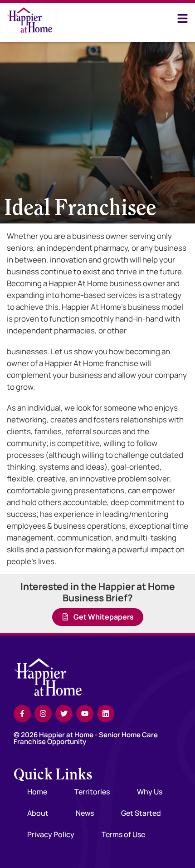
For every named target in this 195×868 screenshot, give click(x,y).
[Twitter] (64, 713)
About (38, 813)
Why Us (149, 792)
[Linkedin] (105, 713)
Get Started (141, 813)
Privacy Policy (50, 834)
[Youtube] (84, 713)
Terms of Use (123, 834)
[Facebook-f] (22, 713)
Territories (92, 792)
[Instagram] (43, 713)
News (85, 813)
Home (37, 792)
